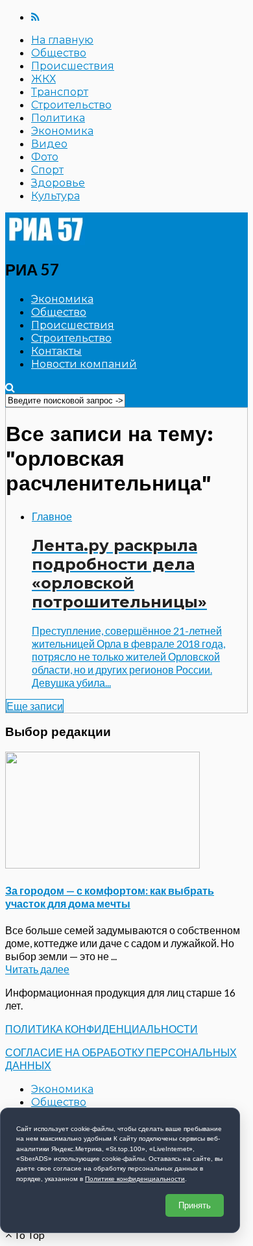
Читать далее (37, 969)
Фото (44, 157)
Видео (49, 144)
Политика (58, 118)
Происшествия (72, 66)
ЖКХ (43, 79)
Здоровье (58, 183)
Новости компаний (84, 364)
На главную (62, 40)
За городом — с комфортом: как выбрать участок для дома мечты (109, 896)
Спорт (47, 170)
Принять (194, 1205)
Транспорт (59, 92)
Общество (58, 53)
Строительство (71, 105)
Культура (55, 196)
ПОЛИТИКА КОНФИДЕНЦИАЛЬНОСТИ (101, 1029)
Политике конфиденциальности (135, 1178)
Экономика (62, 131)
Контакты (56, 351)
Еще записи (34, 706)
